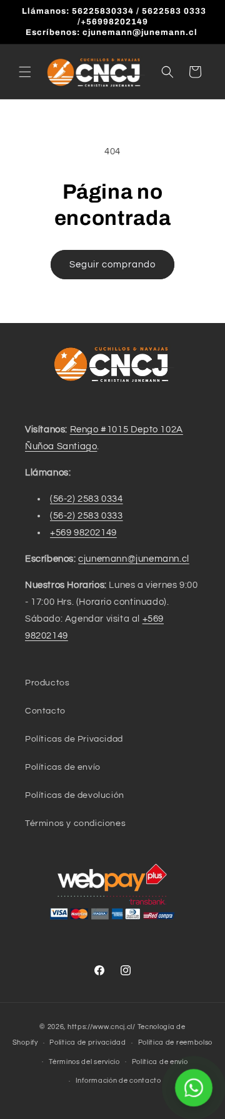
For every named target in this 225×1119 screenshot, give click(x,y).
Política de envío (160, 1061)
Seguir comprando (112, 264)
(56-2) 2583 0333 (86, 515)
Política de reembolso (175, 1042)
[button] (25, 72)
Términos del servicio (84, 1061)
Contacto (45, 711)
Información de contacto (118, 1080)
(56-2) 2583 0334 (86, 499)
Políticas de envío (63, 767)
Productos (47, 683)
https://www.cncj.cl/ (102, 1026)
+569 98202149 (83, 532)
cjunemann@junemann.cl (133, 559)
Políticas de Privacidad (74, 739)
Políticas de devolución (74, 795)
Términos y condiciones (75, 823)
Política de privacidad (87, 1042)
